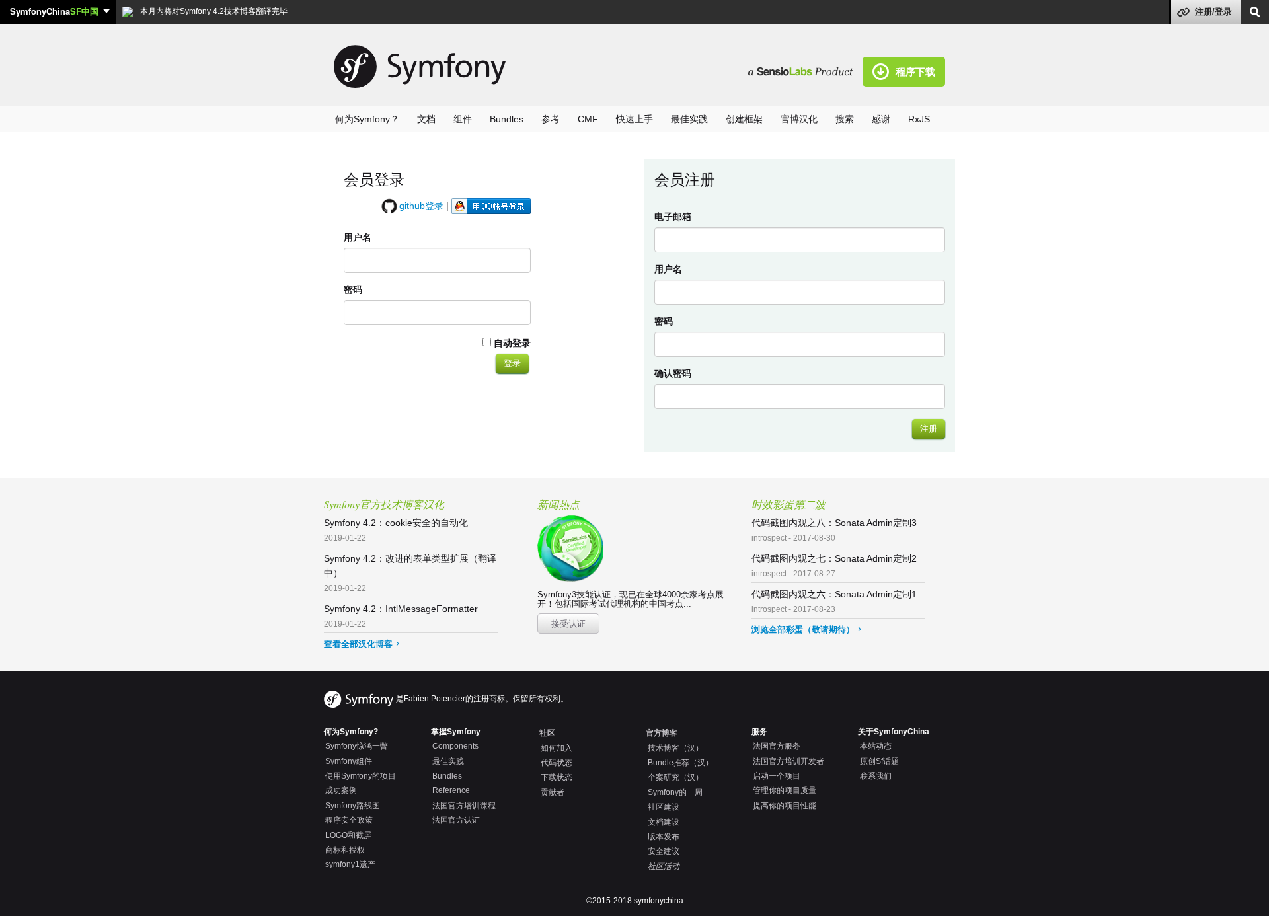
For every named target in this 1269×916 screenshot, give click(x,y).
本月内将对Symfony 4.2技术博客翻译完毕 (213, 11)
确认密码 (672, 373)
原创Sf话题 (879, 761)
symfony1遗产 (350, 864)
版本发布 (663, 836)
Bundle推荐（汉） (680, 762)
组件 (462, 119)
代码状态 (556, 762)
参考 (550, 119)
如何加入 (556, 748)
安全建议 (663, 851)
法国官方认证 (456, 820)
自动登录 (511, 343)
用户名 (357, 237)
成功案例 (341, 790)
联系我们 (876, 776)
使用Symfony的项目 (360, 776)
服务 (759, 731)
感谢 (881, 119)
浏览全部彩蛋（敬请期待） (803, 629)
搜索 (844, 119)
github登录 (421, 205)
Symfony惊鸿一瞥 (356, 746)
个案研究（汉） (675, 777)
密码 (353, 289)
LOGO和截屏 (348, 835)
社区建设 (663, 807)
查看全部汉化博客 (358, 644)
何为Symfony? (351, 731)
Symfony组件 (348, 761)
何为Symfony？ (367, 119)
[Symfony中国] (805, 70)
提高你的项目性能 (784, 805)
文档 (426, 119)
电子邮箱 (672, 216)
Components (455, 746)
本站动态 (876, 746)
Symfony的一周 (675, 792)
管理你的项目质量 (784, 790)
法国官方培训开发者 (788, 761)
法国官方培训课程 (464, 805)
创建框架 (744, 119)
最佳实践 (689, 119)
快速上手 (634, 119)
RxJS (919, 119)
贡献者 (552, 792)
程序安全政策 (349, 820)
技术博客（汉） (675, 748)
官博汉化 (799, 119)
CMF (588, 119)
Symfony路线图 (352, 805)
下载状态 (556, 777)
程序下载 (915, 71)
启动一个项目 (776, 776)
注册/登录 (1213, 12)
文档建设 (663, 822)
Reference (451, 790)
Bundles (506, 119)
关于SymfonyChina (893, 731)
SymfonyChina (54, 11)
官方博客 (661, 733)
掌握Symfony (456, 731)
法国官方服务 (776, 746)
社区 (547, 733)
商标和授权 (345, 850)
